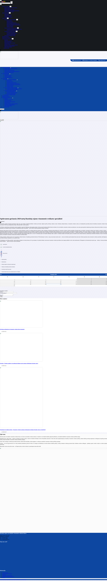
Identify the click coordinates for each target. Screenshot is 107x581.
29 (91, 284)
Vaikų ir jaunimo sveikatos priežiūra (10, 87)
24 (14, 284)
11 (30, 281)
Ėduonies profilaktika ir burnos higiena (13, 84)
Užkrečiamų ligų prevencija (11, 82)
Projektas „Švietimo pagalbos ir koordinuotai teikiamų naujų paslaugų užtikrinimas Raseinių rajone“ (19, 363)
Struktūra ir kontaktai (6, 67)
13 (60, 281)
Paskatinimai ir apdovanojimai (9, 101)
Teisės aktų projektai (8, 75)
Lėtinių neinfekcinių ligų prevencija (13, 83)
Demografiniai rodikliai (11, 91)
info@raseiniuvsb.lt (77, 60)
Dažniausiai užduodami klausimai (8, 576)
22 (91, 282)
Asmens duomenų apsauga (7, 573)
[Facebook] (0, 110)
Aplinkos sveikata (10, 86)
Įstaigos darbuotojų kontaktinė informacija (11, 71)
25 (30, 284)
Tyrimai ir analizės (7, 76)
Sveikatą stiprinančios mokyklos (12, 89)
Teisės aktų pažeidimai (8, 77)
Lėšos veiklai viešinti (8, 105)
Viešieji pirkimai (7, 102)
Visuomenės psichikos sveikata (9, 94)
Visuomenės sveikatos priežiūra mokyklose (14, 88)
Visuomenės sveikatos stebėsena (10, 90)
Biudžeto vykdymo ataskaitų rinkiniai (11, 103)
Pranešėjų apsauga (5, 95)
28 (76, 284)
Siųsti (1, 296)
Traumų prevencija (10, 85)
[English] (3, 1)
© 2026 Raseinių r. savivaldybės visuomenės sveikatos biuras (11, 579)
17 (14, 282)
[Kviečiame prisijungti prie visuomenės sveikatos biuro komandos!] (21, 327)
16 (106, 281)
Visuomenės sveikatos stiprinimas (10, 79)
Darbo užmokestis (7, 100)
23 (106, 282)
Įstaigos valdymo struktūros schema (10, 68)
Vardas (1, 291)
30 (106, 284)
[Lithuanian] (4, 1)
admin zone (24, 579)
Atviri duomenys (5, 572)
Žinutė (1, 295)
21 (76, 282)
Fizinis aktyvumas (10, 81)
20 (60, 282)
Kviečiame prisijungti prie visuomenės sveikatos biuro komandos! (12, 329)
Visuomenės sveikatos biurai (7, 575)
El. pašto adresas (3, 293)
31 (14, 285)
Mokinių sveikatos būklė (11, 93)
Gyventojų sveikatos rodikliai (12, 92)
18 (30, 282)
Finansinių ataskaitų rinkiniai (9, 104)
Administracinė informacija (7, 97)
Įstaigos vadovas (7, 69)
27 (60, 284)
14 (76, 281)
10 (14, 281)
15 (91, 281)
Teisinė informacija (5, 73)
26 (45, 284)
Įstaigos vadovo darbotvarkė (9, 70)
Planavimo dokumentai (8, 99)
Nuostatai (6, 98)
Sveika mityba (9, 80)
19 (45, 282)
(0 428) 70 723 (102, 60)
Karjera (3, 577)
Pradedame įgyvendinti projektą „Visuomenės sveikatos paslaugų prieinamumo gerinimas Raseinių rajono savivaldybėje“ (23, 429)
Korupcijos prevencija (6, 96)
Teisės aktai (6, 74)
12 (45, 281)
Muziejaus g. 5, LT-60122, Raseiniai (90, 60)
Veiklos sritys (4, 78)
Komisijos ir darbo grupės (9, 72)
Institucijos (4, 574)
